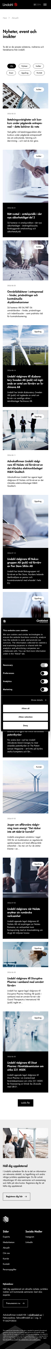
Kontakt (6, 1264)
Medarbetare (8, 1242)
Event (11, 73)
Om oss (6, 1253)
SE (35, 5)
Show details (37, 700)
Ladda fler (25, 1103)
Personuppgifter (9, 1270)
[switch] (44, 673)
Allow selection (26, 717)
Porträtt (39, 73)
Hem (5, 18)
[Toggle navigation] (45, 4)
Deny (25, 725)
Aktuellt (15, 18)
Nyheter (24, 66)
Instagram (30, 1237)
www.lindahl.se (34, 1334)
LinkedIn (29, 1242)
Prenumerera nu (13, 1303)
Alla (11, 66)
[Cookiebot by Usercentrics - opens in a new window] (36, 621)
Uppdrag (24, 73)
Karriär (6, 1259)
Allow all (25, 708)
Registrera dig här (14, 1197)
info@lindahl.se (35, 1315)
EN (39, 5)
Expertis (6, 1237)
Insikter (38, 66)
